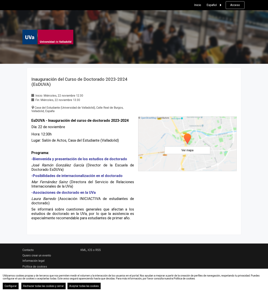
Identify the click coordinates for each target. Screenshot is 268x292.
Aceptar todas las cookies (84, 286)
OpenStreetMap (148, 118)
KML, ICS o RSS (90, 250)
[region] (134, 280)
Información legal (33, 260)
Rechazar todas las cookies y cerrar (43, 286)
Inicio (197, 5)
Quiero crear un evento (36, 255)
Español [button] (212, 5)
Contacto (28, 250)
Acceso (235, 5)
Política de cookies (34, 266)
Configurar (11, 286)
